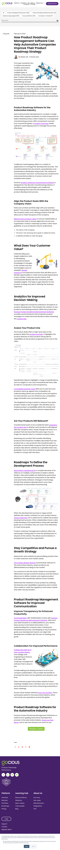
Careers (4, 827)
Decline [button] (33, 846)
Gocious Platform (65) (28, 16)
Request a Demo (36, 729)
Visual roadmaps (21, 518)
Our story (37, 797)
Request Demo (52, 4)
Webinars (18, 800)
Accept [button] (26, 846)
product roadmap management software (37, 182)
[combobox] (30, 21)
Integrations (38, 806)
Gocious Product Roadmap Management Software (34, 312)
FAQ (35, 809)
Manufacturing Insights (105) (11, 16)
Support (4, 824)
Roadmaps (5, 806)
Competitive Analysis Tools (24, 389)
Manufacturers (39, 803)
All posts (6, 34)
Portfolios (5, 803)
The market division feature (24, 563)
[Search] (57, 21)
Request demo (7, 829)
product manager (41, 123)
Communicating (20, 618)
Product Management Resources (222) (18, 13)
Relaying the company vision (25, 219)
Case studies (19, 806)
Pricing (33, 4)
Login (6, 819)
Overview (5, 797)
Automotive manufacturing (24, 470)
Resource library (21, 797)
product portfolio (36, 334)
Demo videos (19, 803)
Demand (5, 800)
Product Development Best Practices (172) (44, 13)
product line (21, 319)
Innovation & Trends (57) (46, 16)
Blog (16, 809)
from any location (45, 693)
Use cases (37, 800)
